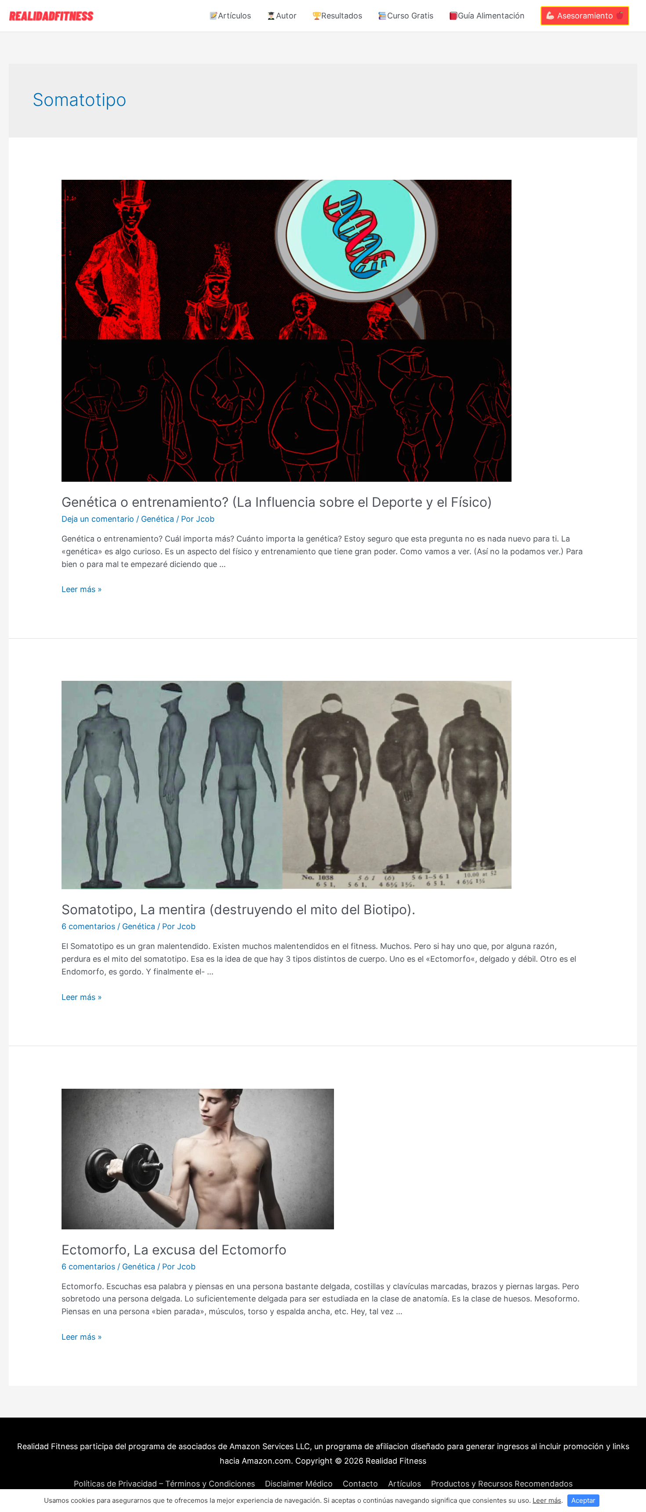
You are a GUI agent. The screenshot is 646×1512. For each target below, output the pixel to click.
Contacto (360, 1483)
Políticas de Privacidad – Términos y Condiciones (164, 1483)
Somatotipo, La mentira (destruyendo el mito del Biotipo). (238, 909)
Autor (286, 15)
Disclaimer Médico (299, 1483)
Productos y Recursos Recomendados (502, 1483)
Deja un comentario (98, 518)
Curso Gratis (410, 15)
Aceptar (583, 1500)
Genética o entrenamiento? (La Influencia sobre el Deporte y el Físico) (277, 502)
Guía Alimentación (491, 15)
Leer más (547, 1500)
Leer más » (82, 589)
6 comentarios (88, 926)
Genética (157, 518)
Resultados (341, 15)
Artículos (234, 15)
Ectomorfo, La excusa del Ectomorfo (174, 1250)
